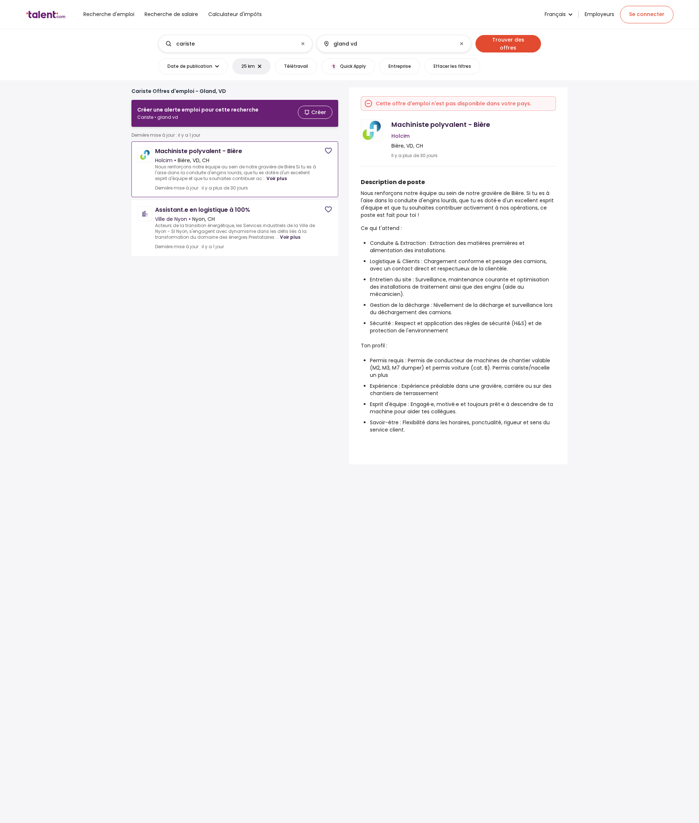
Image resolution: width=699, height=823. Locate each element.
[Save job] (328, 151)
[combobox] (235, 44)
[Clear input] (303, 44)
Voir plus (276, 178)
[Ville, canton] (388, 44)
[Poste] (229, 44)
